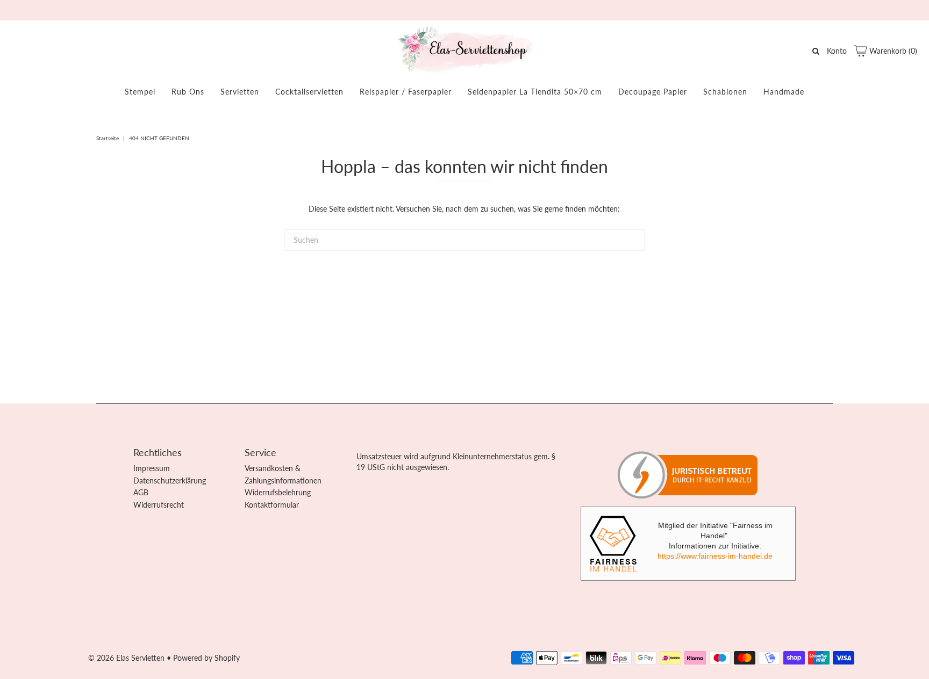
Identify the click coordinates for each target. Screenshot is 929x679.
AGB (140, 492)
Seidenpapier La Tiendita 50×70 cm (535, 91)
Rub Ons (187, 91)
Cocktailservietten (309, 91)
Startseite (107, 138)
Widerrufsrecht (158, 504)
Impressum (151, 468)
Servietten (239, 91)
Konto (837, 50)
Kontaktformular (272, 504)
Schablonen (725, 91)
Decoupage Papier (652, 91)
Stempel (140, 91)
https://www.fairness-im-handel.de (715, 556)
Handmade (783, 91)
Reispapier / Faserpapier (406, 91)
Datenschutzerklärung (169, 480)
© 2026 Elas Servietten (126, 657)
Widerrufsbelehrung (278, 492)
